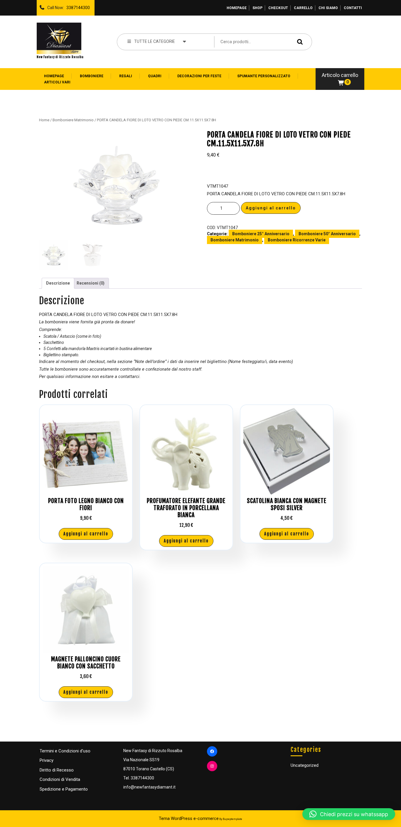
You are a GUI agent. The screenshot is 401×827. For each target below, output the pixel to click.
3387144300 (77, 6)
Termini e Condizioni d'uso (65, 751)
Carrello (303, 8)
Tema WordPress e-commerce (189, 818)
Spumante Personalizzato (263, 76)
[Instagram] (212, 766)
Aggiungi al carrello (271, 208)
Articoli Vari (57, 82)
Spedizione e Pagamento (64, 789)
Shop (257, 8)
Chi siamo (328, 8)
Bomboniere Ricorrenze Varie (297, 240)
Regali (125, 76)
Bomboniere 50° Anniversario (327, 233)
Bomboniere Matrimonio (73, 120)
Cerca (298, 41)
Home (44, 120)
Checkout (278, 8)
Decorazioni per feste (199, 76)
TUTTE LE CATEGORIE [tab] (154, 41)
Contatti (353, 8)
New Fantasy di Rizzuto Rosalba (60, 57)
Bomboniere (91, 76)
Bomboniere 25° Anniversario (260, 233)
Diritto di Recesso (57, 770)
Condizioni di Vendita (60, 779)
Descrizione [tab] (58, 283)
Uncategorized (305, 765)
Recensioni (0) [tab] (91, 283)
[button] (348, 814)
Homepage (237, 8)
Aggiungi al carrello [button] (85, 533)
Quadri (154, 76)
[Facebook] (212, 751)
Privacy (46, 760)
